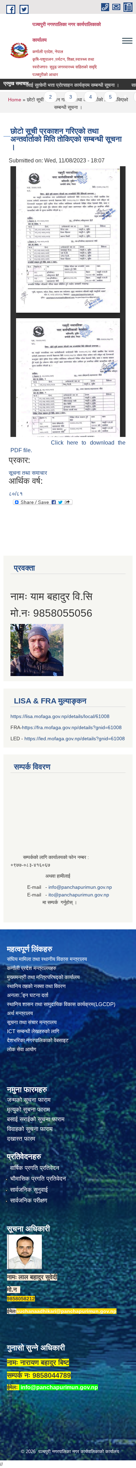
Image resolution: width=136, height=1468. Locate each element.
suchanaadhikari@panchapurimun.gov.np (66, 1311)
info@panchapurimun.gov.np (80, 887)
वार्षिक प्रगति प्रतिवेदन (34, 1168)
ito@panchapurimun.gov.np (78, 894)
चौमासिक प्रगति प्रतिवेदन (38, 1178)
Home (14, 99)
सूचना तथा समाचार (28, 473)
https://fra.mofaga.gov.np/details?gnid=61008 (72, 727)
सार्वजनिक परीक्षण (28, 1200)
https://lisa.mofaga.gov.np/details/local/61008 (59, 716)
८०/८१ (16, 494)
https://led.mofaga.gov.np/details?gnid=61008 (74, 738)
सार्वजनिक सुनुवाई (29, 1190)
